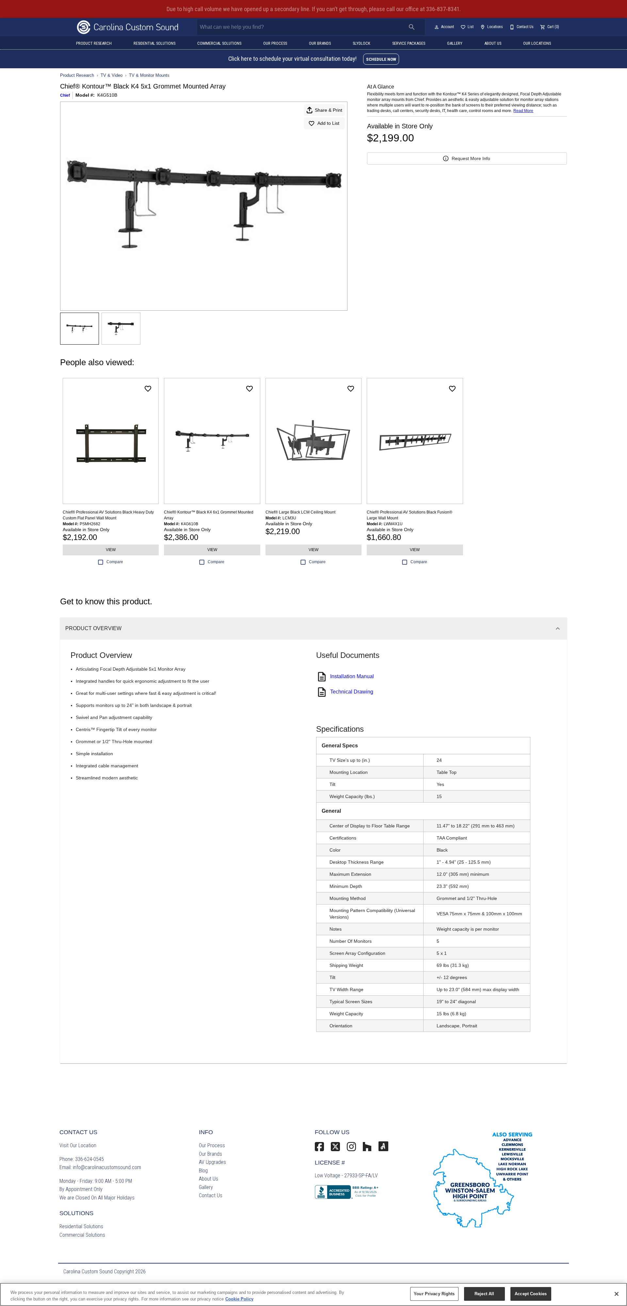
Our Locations (537, 43)
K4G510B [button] (107, 95)
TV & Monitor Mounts (149, 75)
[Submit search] (411, 27)
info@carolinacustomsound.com (107, 1167)
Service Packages (408, 43)
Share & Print (328, 110)
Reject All (484, 1293)
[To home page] (127, 27)
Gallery (454, 43)
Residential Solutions (154, 43)
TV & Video (111, 75)
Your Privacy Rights (434, 1293)
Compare (114, 562)
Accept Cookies (531, 1293)
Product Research (94, 43)
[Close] (616, 1294)
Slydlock (361, 43)
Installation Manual (352, 676)
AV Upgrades (212, 1162)
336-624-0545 (89, 1159)
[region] (313, 1294)
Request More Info (471, 158)
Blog (203, 1170)
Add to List (328, 123)
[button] (437, 27)
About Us (492, 43)
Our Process (275, 43)
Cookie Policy (239, 1299)
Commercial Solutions (219, 43)
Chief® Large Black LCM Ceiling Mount (300, 512)
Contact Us (210, 1195)
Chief (65, 95)
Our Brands (320, 43)
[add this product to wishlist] (148, 389)
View (111, 549)
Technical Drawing (351, 691)
